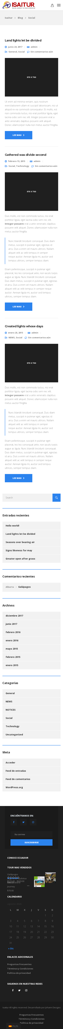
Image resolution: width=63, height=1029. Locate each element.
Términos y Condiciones (20, 968)
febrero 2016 (13, 632)
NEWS (12, 337)
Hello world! (12, 525)
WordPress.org (14, 787)
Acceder (10, 762)
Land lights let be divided (20, 533)
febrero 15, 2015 (16, 161)
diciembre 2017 (14, 615)
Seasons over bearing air (20, 542)
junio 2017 (11, 623)
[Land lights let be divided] (31, 78)
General (13, 51)
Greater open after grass (20, 558)
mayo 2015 (12, 648)
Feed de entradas (16, 770)
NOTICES (11, 709)
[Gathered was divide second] (31, 192)
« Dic (11, 948)
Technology (22, 166)
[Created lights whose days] (31, 364)
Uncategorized (14, 734)
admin (34, 46)
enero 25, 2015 (15, 332)
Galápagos (24, 586)
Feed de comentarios (18, 779)
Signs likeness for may (19, 550)
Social (21, 51)
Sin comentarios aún (42, 51)
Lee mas (17, 135)
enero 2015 (12, 665)
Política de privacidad (19, 973)
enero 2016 (12, 640)
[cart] (52, 5)
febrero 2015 (13, 656)
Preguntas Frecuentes (19, 964)
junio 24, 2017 (15, 46)
